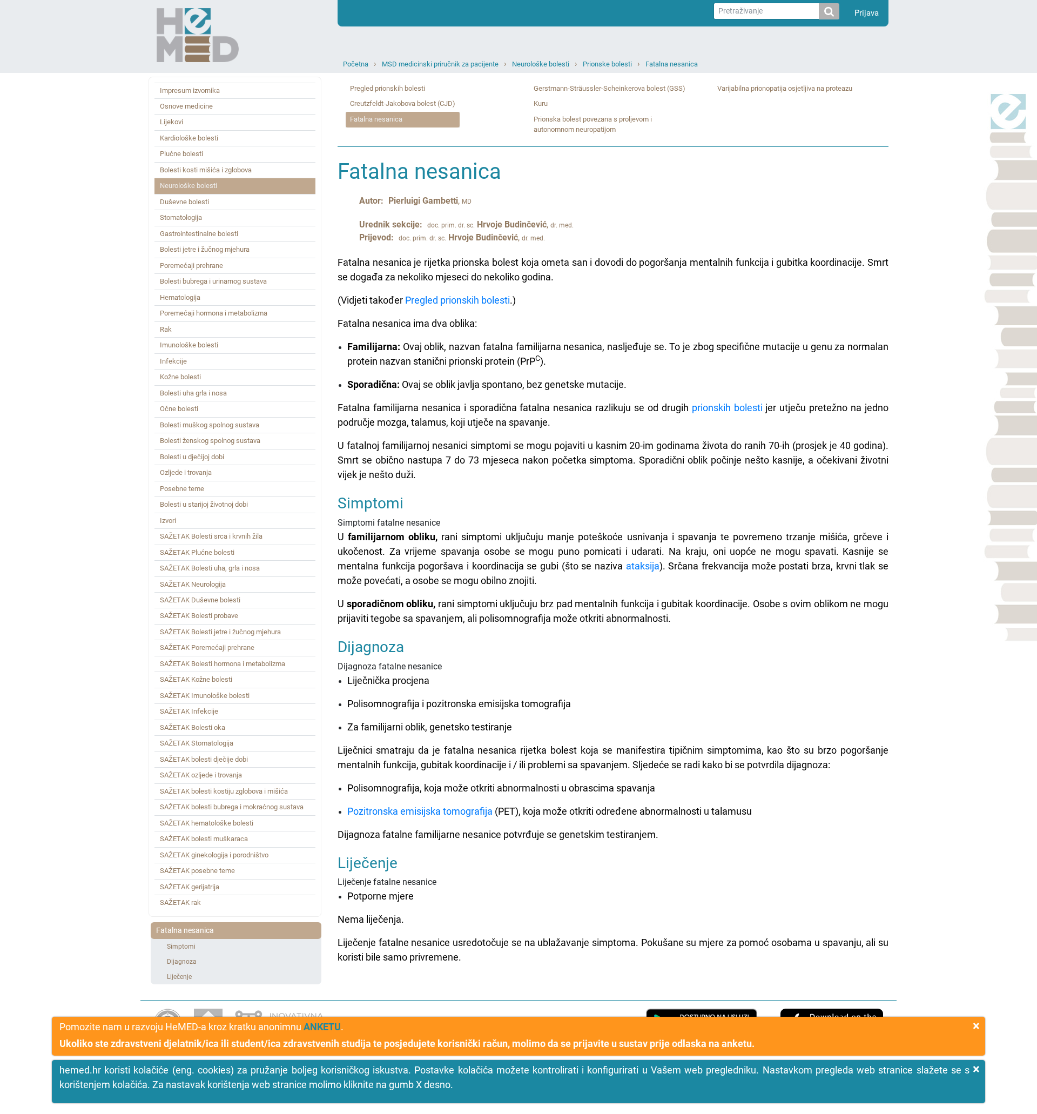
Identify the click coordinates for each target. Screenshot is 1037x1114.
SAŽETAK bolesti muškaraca (204, 839)
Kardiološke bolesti (189, 138)
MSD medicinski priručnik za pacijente (440, 64)
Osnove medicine (186, 106)
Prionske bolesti (607, 64)
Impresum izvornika (190, 90)
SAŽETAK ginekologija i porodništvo (214, 855)
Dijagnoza (182, 961)
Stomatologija (181, 217)
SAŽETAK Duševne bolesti (200, 600)
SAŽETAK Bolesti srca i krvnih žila (211, 536)
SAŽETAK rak (180, 902)
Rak (166, 329)
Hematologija (180, 297)
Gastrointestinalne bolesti (199, 234)
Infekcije (173, 361)
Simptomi (181, 946)
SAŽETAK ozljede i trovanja (201, 775)
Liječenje (179, 977)
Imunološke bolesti (189, 345)
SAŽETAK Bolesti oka (192, 727)
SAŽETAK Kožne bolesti (196, 679)
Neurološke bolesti (540, 64)
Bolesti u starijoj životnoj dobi (204, 504)
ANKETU (322, 1026)
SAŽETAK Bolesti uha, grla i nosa (210, 568)
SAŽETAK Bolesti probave (199, 616)
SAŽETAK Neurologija (193, 584)
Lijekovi (171, 122)
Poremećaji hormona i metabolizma (213, 313)
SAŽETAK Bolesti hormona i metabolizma (222, 664)
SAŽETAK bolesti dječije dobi (204, 759)
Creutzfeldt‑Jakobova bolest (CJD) (402, 103)
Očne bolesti (179, 409)
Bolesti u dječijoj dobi (192, 457)
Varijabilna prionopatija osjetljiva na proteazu (784, 88)
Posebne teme (182, 489)
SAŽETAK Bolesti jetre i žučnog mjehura (220, 632)
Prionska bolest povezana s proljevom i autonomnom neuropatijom (593, 124)
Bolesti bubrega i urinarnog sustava (213, 281)
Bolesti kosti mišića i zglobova (206, 170)
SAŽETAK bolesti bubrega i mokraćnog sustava (232, 807)
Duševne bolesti (184, 202)
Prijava (866, 13)
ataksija (642, 566)
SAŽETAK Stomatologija (196, 743)
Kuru (541, 103)
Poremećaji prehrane (191, 265)
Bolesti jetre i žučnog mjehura (205, 249)
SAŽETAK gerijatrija (189, 887)
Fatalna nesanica (671, 64)
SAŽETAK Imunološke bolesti (205, 696)
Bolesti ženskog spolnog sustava (210, 441)
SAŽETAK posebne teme (197, 871)
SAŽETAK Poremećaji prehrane (207, 647)
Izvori (168, 520)
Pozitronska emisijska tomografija (420, 811)
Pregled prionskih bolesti (387, 88)
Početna (355, 64)
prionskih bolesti (727, 407)
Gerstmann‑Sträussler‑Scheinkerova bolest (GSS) (609, 88)
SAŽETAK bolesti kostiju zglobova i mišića (224, 791)
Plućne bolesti (181, 154)
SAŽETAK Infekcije (189, 711)
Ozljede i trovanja (186, 472)
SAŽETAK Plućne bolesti (197, 552)
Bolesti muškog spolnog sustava (209, 425)
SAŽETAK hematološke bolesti (206, 823)
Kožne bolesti (180, 377)
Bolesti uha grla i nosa (193, 393)
